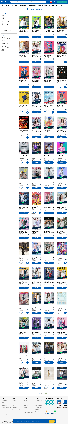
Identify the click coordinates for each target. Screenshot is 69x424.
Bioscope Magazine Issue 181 (61, 257)
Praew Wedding (4, 29)
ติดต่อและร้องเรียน (38, 403)
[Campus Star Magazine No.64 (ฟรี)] (36, 98)
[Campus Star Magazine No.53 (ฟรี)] (49, 223)
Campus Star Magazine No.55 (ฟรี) (49, 207)
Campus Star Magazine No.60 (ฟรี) (36, 131)
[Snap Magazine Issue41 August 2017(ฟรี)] (24, 273)
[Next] (46, 393)
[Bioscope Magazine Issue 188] (24, 98)
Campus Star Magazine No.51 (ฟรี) (49, 257)
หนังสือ (7, 5)
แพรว (2, 18)
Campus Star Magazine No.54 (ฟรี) (61, 207)
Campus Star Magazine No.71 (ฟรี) (36, 56)
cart (54, 2)
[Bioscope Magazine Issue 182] (24, 248)
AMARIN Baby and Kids (6, 30)
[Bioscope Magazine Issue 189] (62, 72)
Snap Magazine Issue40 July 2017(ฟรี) (49, 282)
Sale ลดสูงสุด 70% (49, 5)
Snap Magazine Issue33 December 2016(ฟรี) (23, 382)
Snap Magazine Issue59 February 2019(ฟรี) (35, 81)
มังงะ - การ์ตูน (59, 5)
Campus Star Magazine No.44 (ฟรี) (61, 356)
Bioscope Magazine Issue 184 (23, 181)
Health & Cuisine (5, 21)
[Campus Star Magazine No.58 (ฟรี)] (49, 148)
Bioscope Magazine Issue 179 (61, 307)
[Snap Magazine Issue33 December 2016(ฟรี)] (24, 373)
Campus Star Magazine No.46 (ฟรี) (49, 332)
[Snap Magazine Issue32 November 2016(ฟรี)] (62, 373)
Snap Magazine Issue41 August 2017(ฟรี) (22, 282)
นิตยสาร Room (4, 44)
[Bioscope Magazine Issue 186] (24, 123)
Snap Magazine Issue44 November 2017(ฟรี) (23, 232)
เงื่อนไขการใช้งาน (38, 405)
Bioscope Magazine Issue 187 (48, 106)
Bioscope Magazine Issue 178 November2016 (48, 382)
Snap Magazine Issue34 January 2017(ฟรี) (47, 356)
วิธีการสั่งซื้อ (26, 400)
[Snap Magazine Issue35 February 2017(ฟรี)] (62, 323)
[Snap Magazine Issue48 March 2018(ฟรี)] (49, 123)
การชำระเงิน (26, 403)
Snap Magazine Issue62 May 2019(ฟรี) (60, 31)
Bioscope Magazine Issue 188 (23, 106)
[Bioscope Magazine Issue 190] (62, 47)
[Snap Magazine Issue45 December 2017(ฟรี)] (24, 198)
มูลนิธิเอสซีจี (3, 49)
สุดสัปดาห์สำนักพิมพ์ (5, 41)
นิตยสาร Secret (4, 43)
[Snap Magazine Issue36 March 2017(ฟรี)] (36, 323)
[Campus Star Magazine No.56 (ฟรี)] (36, 173)
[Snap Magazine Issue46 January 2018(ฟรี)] (62, 173)
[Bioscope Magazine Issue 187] (49, 98)
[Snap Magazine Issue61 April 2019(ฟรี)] (49, 47)
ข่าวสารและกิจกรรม (5, 415)
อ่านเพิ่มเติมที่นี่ (45, 421)
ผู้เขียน (2, 412)
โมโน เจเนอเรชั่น (21, 33)
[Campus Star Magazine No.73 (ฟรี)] (49, 23)
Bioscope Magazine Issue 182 (23, 257)
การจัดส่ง (26, 405)
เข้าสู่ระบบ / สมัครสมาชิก (62, 1)
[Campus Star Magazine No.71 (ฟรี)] (36, 47)
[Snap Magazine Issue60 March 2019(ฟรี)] (24, 72)
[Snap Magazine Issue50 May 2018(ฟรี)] (62, 98)
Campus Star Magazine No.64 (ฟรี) (36, 106)
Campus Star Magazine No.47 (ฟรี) (23, 332)
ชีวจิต (2, 15)
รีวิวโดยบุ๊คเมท (4, 417)
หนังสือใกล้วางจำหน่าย (6, 408)
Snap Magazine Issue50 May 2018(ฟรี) (60, 106)
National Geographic (5, 24)
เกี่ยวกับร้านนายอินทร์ (39, 400)
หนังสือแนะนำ (4, 405)
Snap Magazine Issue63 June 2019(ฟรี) (35, 31)
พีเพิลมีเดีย (3, 50)
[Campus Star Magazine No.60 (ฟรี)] (36, 123)
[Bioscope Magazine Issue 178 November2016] (49, 373)
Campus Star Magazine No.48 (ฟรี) (49, 307)
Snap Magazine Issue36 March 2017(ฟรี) (35, 332)
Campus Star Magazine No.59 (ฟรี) (61, 131)
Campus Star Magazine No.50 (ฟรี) (36, 282)
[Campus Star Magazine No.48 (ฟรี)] (49, 298)
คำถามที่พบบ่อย (27, 410)
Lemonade (3, 32)
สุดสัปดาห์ (3, 20)
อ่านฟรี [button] (23, 37)
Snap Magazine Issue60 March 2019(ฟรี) (22, 81)
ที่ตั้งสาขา (36, 411)
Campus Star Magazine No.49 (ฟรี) (61, 282)
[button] (65, 62)
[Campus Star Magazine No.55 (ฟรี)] (49, 198)
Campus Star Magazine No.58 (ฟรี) (49, 156)
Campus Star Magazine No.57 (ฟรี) (49, 181)
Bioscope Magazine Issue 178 (23, 356)
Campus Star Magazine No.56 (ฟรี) (36, 181)
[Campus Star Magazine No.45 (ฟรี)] (36, 348)
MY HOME (3, 46)
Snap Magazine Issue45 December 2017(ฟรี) (23, 207)
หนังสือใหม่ (3, 403)
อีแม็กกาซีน (23, 5)
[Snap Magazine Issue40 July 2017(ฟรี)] (49, 273)
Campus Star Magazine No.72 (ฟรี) (23, 56)
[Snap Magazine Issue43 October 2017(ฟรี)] (36, 223)
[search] (11, 2)
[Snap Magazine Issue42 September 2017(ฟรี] (36, 248)
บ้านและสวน (3, 17)
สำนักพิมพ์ (3, 410)
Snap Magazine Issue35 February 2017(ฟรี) (61, 332)
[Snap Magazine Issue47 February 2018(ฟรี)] (62, 148)
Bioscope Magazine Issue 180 (23, 307)
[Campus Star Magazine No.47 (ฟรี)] (24, 323)
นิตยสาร (16, 5)
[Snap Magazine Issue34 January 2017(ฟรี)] (49, 348)
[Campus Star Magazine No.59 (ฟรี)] (62, 123)
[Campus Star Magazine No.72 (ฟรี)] (24, 47)
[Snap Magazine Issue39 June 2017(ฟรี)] (36, 298)
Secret (2, 27)
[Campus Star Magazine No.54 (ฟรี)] (62, 198)
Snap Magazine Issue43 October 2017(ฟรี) (35, 232)
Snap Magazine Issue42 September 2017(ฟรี (36, 257)
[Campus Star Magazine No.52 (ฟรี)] (62, 223)
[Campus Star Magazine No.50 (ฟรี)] (36, 273)
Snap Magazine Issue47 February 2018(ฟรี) (61, 156)
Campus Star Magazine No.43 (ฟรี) (36, 382)
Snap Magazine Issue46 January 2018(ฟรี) (60, 181)
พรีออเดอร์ (40, 5)
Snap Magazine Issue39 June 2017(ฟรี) (35, 307)
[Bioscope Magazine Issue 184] (24, 173)
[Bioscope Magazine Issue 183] (36, 198)
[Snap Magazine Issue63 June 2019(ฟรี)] (36, 23)
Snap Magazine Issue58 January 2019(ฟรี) (47, 81)
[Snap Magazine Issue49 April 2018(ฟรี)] (36, 148)
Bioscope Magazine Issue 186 (23, 131)
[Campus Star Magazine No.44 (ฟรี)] (62, 348)
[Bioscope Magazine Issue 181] (62, 248)
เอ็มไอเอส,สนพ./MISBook (6, 47)
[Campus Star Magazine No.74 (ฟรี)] (24, 23)
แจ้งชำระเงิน (26, 407)
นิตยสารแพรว (4, 40)
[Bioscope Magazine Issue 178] (24, 348)
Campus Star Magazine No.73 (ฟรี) (49, 31)
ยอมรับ (51, 421)
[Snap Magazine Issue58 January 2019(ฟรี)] (49, 72)
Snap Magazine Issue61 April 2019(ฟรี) (47, 56)
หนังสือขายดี (4, 400)
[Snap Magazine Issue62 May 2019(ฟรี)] (62, 23)
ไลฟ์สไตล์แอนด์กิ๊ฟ (31, 5)
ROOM (2, 26)
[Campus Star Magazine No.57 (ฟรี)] (49, 173)
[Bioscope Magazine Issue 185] (24, 148)
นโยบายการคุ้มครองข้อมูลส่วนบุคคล (38, 408)
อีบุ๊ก (12, 5)
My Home (3, 23)
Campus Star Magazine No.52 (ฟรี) (61, 232)
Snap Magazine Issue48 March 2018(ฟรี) (47, 131)
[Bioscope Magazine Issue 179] (62, 298)
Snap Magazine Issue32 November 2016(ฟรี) (61, 382)
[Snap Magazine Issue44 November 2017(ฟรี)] (24, 223)
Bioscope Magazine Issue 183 (36, 207)
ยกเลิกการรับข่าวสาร (28, 412)
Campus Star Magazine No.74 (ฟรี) (23, 31)
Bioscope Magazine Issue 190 (61, 56)
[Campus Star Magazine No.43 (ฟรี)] (36, 373)
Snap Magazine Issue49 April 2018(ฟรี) (35, 156)
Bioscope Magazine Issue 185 (23, 156)
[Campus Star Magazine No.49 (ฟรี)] (62, 273)
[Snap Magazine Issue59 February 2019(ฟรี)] (36, 72)
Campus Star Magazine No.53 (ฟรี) (49, 232)
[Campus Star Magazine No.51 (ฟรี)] (49, 248)
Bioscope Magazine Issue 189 (61, 81)
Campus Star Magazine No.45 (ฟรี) (36, 356)
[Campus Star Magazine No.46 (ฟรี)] (49, 323)
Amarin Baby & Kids (5, 39)
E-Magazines (21, 35)
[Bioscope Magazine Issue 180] (24, 298)
